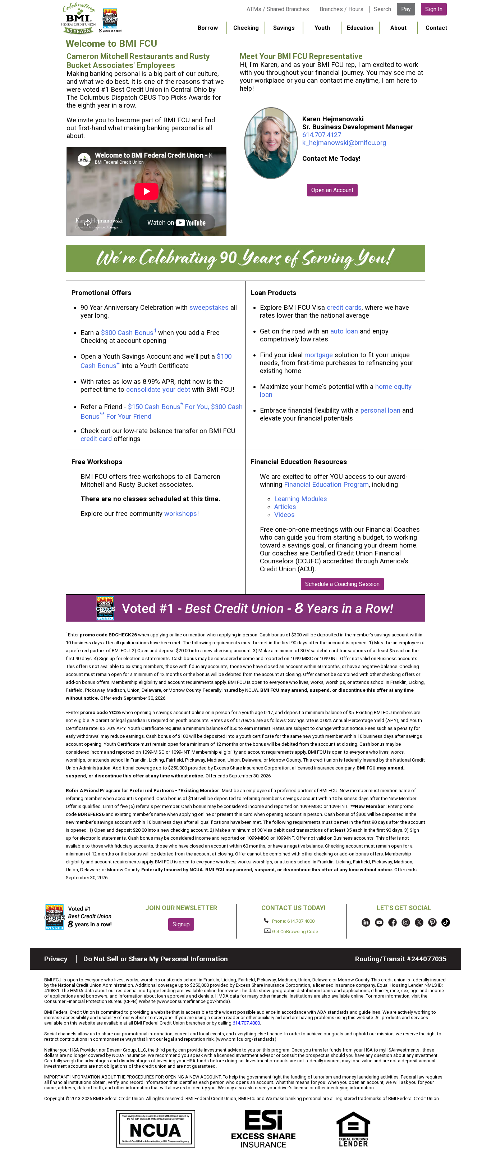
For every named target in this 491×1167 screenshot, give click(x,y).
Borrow (208, 27)
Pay (406, 9)
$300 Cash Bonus (127, 333)
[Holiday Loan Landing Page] (245, 270)
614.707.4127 (321, 135)
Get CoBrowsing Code (294, 931)
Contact (436, 27)
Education (360, 27)
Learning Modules (300, 499)
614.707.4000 (246, 1023)
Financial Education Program (326, 485)
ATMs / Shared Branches (278, 9)
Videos (285, 515)
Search (382, 9)
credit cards (344, 308)
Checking (246, 27)
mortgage (318, 355)
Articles (285, 507)
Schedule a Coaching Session (342, 584)
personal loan (380, 410)
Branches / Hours (341, 9)
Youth (322, 27)
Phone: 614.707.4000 (293, 921)
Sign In (433, 9)
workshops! (181, 514)
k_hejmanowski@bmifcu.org (344, 143)
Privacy (56, 959)
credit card (96, 439)
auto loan (344, 331)
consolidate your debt (158, 390)
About (398, 27)
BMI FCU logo (91, 18)
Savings (284, 27)
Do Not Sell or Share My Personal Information (155, 959)
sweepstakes (209, 308)
